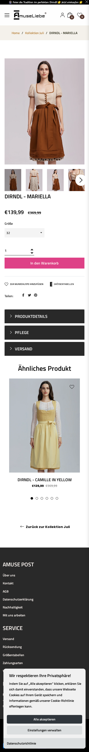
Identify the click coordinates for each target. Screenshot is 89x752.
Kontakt (8, 583)
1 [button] (32, 498)
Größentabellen (63, 284)
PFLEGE (21, 332)
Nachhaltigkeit (13, 607)
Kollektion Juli (34, 33)
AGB (6, 591)
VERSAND (23, 349)
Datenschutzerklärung (18, 599)
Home (16, 33)
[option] (44, 439)
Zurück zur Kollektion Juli (47, 527)
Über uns (9, 575)
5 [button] (52, 498)
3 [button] (42, 498)
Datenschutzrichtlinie (21, 743)
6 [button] (57, 498)
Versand (8, 638)
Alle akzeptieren (44, 719)
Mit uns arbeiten (14, 615)
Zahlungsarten (13, 662)
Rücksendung (12, 646)
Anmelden (62, 15)
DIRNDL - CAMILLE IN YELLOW (45, 480)
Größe (9, 223)
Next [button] (81, 180)
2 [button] (37, 498)
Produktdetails (30, 316)
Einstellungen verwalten (44, 730)
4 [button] (47, 498)
